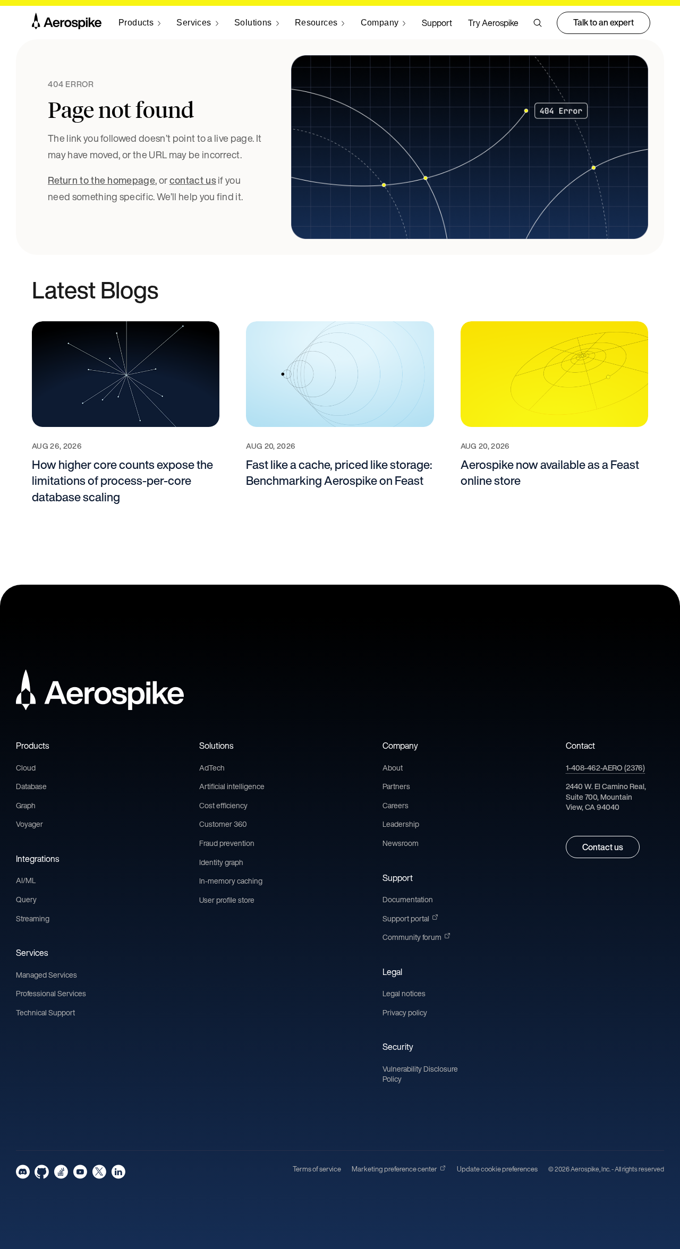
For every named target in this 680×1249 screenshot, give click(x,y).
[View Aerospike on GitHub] (42, 1172)
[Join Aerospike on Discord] (23, 1172)
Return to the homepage (101, 180)
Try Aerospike (493, 23)
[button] (537, 22)
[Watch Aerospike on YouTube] (80, 1172)
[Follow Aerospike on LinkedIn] (118, 1172)
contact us (192, 180)
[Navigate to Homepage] (66, 23)
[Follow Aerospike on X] (99, 1172)
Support (437, 23)
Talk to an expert (603, 22)
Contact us (602, 847)
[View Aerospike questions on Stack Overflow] (61, 1172)
